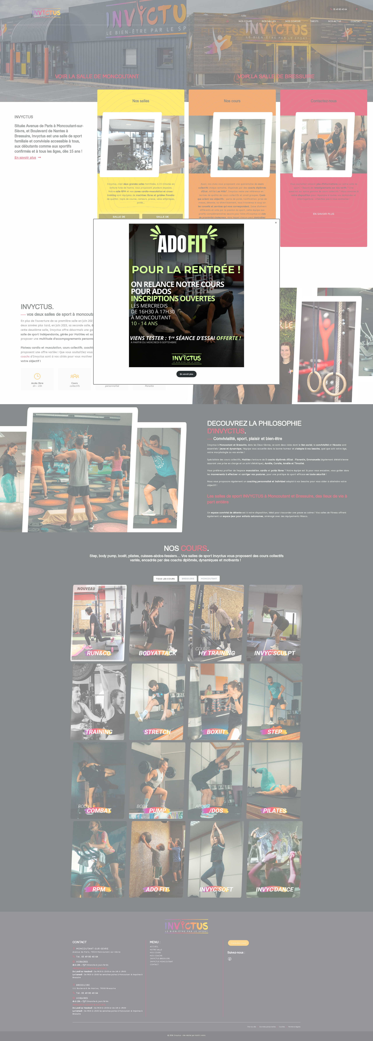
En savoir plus (186, 374)
